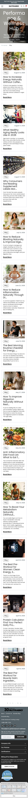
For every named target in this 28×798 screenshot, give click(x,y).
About (3, 713)
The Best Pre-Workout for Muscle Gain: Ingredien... (10, 677)
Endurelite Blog (5, 716)
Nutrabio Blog (16, 713)
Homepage (4, 45)
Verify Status (9, 767)
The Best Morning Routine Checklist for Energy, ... (13, 348)
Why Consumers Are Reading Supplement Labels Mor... (12, 185)
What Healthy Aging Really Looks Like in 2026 (13, 132)
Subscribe (20, 737)
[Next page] (20, 703)
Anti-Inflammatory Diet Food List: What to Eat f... (14, 455)
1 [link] (7, 703)
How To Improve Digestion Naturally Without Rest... (13, 400)
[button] (14, 743)
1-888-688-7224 (6, 722)
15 (17, 703)
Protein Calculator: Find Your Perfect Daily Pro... (13, 622)
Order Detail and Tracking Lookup (10, 719)
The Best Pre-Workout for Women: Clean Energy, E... (11, 568)
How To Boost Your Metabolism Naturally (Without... (13, 511)
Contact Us (9, 713)
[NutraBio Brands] (13, 709)
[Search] (21, 6)
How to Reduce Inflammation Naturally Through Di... (13, 293)
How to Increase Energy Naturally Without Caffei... (12, 79)
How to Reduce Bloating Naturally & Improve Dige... (13, 239)
